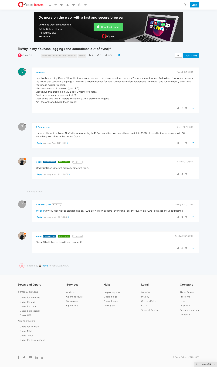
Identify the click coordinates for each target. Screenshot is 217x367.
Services (72, 284)
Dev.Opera (109, 305)
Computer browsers (28, 291)
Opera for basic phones (32, 340)
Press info (185, 296)
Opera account (74, 296)
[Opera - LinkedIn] (36, 357)
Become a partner (189, 310)
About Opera (187, 292)
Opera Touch (26, 335)
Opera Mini (25, 331)
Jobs (182, 301)
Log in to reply (191, 55)
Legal (145, 284)
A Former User (43, 127)
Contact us (186, 314)
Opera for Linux (28, 306)
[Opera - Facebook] (18, 357)
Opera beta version (30, 311)
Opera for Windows (30, 297)
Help (107, 284)
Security (145, 292)
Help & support (112, 292)
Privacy (145, 296)
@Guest (78, 162)
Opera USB (26, 315)
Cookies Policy (148, 301)
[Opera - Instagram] (42, 357)
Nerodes (40, 72)
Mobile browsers (26, 321)
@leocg (58, 205)
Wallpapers (72, 301)
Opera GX (27, 55)
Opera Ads (72, 305)
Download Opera (110, 27)
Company (186, 284)
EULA (144, 305)
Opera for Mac (27, 302)
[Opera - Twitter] (24, 357)
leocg (38, 162)
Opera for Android (29, 326)
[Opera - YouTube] (30, 357)
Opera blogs (110, 296)
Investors (185, 305)
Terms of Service (150, 310)
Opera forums (111, 301)
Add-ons (70, 292)
